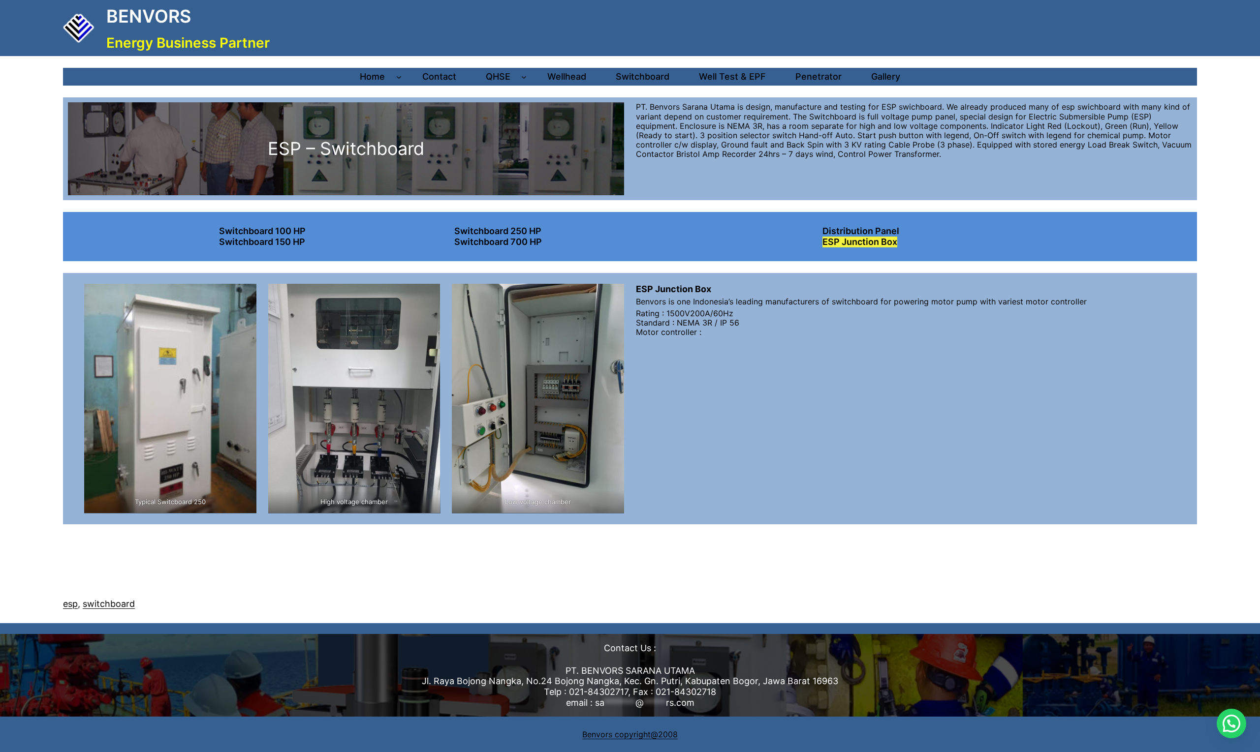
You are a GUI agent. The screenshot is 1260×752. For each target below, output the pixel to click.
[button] (1231, 723)
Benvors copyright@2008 (630, 734)
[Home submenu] (399, 77)
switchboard (109, 604)
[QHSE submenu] (524, 77)
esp (70, 604)
